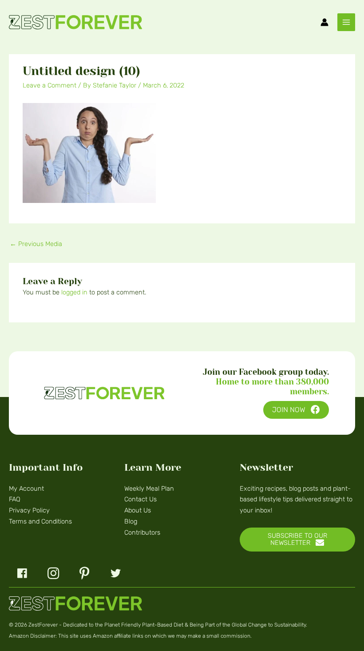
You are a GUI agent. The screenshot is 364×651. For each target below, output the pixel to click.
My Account (26, 488)
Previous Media (36, 244)
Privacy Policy (29, 510)
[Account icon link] (324, 22)
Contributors (142, 532)
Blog (130, 521)
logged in (74, 292)
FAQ (14, 499)
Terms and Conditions (40, 521)
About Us (137, 510)
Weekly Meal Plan (149, 488)
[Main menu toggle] (346, 22)
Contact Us (140, 499)
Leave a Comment (49, 85)
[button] (296, 410)
